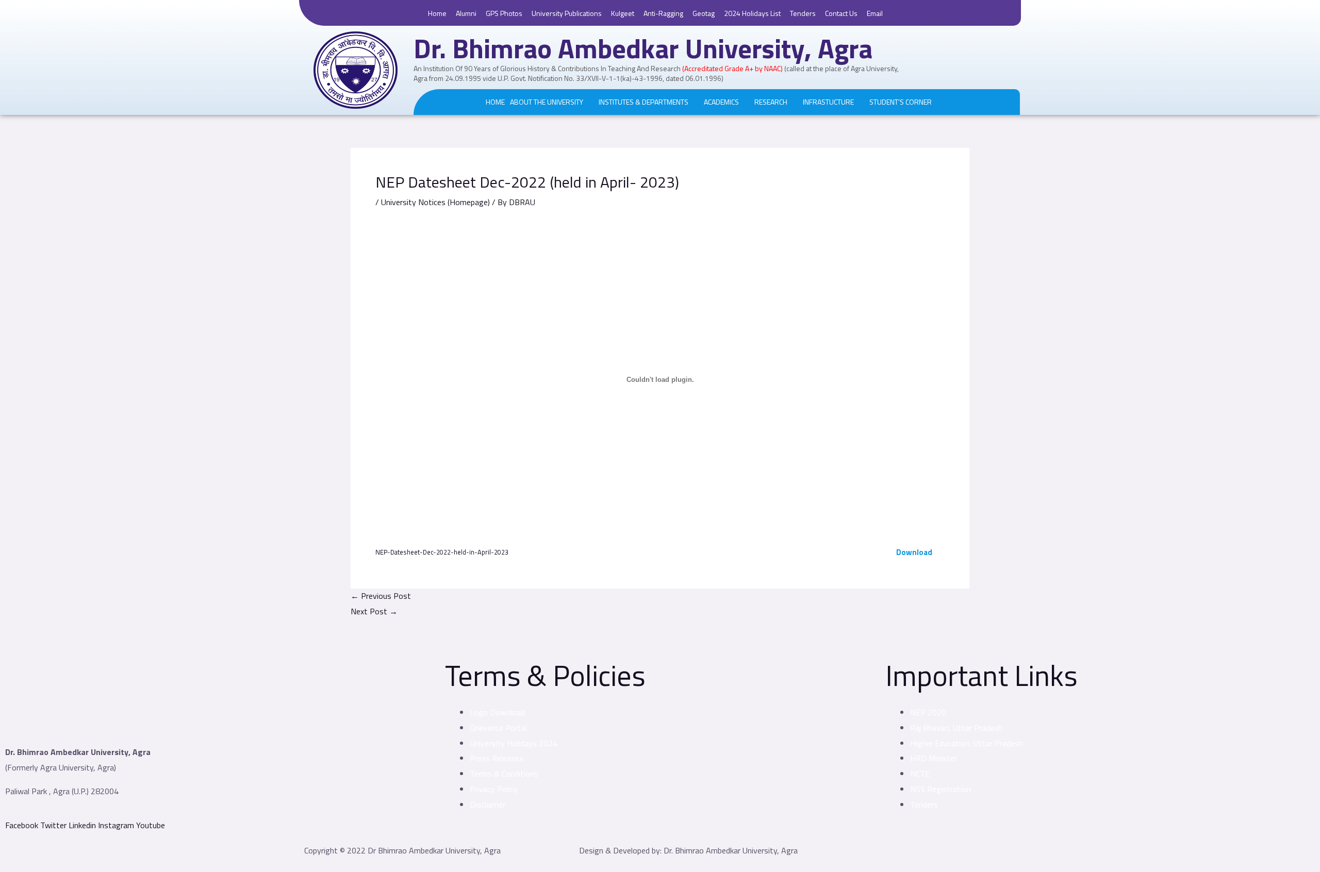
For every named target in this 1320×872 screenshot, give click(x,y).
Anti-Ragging (663, 13)
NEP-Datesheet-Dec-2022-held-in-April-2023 (441, 552)
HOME (495, 101)
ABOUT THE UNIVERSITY (546, 101)
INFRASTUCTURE (828, 101)
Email (875, 13)
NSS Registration (940, 789)
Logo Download (497, 712)
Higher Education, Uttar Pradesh (966, 743)
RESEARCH (770, 101)
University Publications (567, 13)
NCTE (920, 773)
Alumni (466, 13)
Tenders (803, 13)
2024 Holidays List (752, 13)
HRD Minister (933, 758)
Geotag (703, 13)
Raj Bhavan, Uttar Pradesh (956, 728)
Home (437, 13)
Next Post (374, 611)
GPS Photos (504, 13)
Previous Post (381, 596)
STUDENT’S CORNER (900, 101)
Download (914, 552)
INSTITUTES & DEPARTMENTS (643, 101)
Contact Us (841, 13)
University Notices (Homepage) (435, 202)
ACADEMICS (721, 101)
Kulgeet (622, 13)
